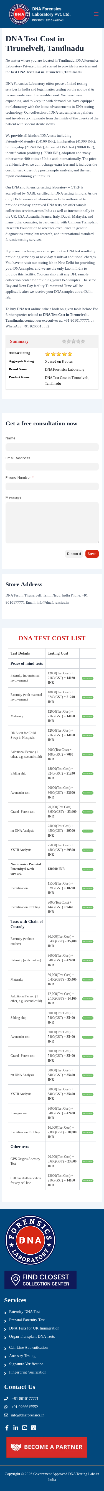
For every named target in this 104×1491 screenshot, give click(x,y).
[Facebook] (7, 1427)
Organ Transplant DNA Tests (32, 1336)
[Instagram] (33, 1427)
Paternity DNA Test (24, 1312)
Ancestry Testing (22, 1356)
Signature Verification (26, 1364)
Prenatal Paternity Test (27, 1320)
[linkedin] (16, 1427)
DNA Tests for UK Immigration (34, 1328)
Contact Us (19, 1386)
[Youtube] (24, 1427)
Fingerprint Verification (27, 1372)
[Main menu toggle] (96, 14)
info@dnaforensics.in (27, 1415)
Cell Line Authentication (28, 1347)
